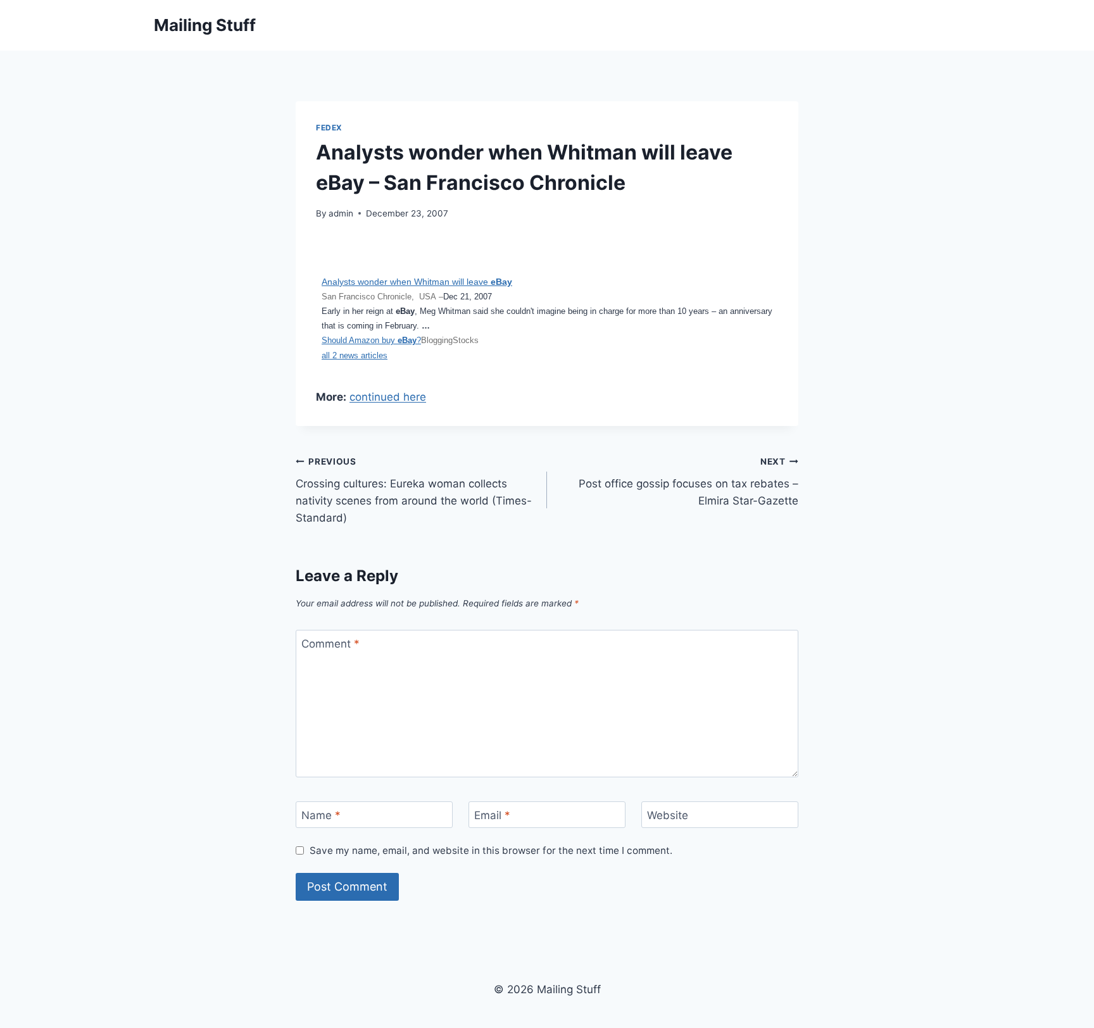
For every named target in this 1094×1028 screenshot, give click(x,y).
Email (492, 815)
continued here (387, 397)
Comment (330, 643)
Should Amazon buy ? (371, 340)
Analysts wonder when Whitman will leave (417, 282)
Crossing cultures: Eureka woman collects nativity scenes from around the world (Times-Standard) (414, 490)
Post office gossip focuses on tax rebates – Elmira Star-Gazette (688, 481)
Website (667, 815)
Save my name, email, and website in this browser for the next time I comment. (491, 850)
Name (321, 815)
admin (341, 213)
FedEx (329, 127)
